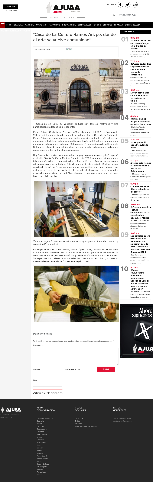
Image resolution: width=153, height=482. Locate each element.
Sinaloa (40, 469)
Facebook (79, 418)
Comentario (38, 345)
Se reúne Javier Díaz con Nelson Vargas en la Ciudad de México (140, 44)
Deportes (107, 25)
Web (35, 380)
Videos (26, 31)
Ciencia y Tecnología (11, 31)
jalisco (39, 437)
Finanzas (118, 25)
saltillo (39, 461)
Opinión (97, 25)
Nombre (37, 369)
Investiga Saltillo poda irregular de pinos (139, 145)
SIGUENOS (111, 5)
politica (40, 453)
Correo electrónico (73, 369)
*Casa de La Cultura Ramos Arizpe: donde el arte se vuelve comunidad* (74, 37)
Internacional (69, 25)
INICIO (9, 25)
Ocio (38, 445)
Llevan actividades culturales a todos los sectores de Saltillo (139, 97)
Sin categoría (42, 467)
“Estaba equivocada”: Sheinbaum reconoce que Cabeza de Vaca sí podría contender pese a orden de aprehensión (139, 279)
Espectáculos (84, 25)
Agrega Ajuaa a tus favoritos (86, 426)
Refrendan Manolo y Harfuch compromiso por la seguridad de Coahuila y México (140, 212)
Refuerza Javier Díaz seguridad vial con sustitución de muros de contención (140, 69)
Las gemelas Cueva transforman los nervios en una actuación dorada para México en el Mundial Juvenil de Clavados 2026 (140, 244)
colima (39, 424)
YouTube (78, 424)
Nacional (29, 25)
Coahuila (18, 25)
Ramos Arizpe (42, 459)
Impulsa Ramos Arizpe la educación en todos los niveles (140, 122)
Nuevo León (41, 25)
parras (39, 450)
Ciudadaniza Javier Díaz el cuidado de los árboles (140, 189)
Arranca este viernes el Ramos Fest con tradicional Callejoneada (140, 167)
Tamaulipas (54, 25)
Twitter (78, 421)
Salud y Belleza (132, 25)
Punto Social (42, 456)
